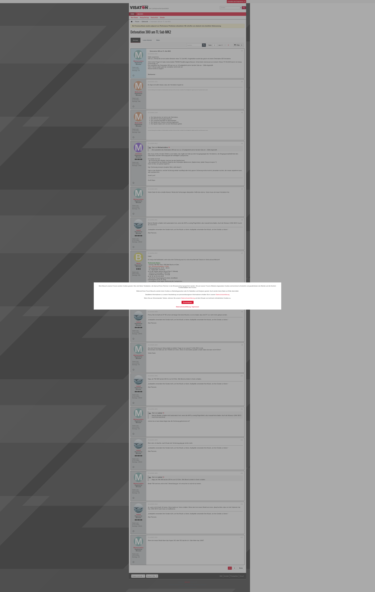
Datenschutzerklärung (222, 294)
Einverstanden (187, 302)
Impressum (195, 307)
